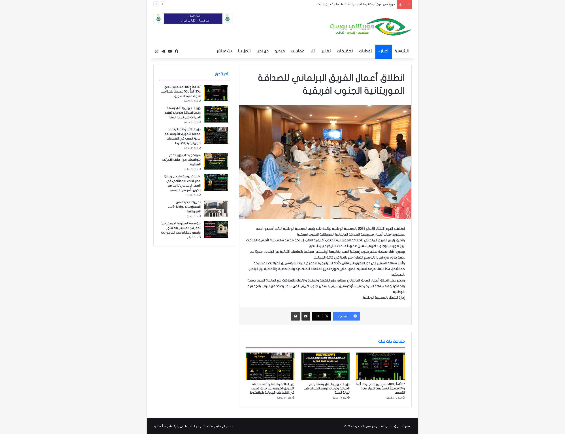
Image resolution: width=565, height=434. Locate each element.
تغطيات (365, 51)
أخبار (384, 51)
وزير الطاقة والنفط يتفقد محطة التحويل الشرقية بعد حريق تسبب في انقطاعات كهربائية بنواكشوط (272, 388)
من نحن (263, 51)
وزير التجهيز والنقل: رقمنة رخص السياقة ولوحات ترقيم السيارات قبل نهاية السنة (327, 388)
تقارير (326, 51)
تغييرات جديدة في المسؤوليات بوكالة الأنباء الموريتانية (184, 206)
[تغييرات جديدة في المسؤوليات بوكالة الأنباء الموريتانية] (216, 208)
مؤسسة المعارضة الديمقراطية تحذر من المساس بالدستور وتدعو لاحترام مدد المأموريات (181, 228)
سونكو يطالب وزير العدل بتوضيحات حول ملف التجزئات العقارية (181, 159)
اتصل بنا (244, 51)
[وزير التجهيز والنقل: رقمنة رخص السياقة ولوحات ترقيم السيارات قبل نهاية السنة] (325, 366)
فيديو (280, 51)
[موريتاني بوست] (371, 27)
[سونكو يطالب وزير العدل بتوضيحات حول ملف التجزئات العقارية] (216, 161)
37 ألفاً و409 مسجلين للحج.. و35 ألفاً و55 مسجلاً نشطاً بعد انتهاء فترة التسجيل (380, 388)
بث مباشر (224, 51)
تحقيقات (345, 51)
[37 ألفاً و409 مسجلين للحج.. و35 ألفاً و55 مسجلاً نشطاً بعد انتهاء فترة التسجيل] (380, 366)
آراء (313, 51)
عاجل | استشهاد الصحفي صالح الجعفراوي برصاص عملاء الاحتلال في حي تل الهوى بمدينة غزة (337, 4)
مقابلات (297, 51)
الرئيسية (402, 51)
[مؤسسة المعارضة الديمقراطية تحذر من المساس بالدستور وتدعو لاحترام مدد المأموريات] (216, 229)
